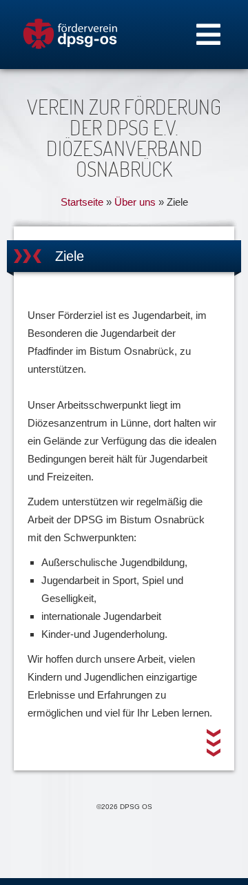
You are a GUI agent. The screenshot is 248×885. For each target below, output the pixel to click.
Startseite (82, 202)
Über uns (135, 202)
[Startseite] (70, 34)
